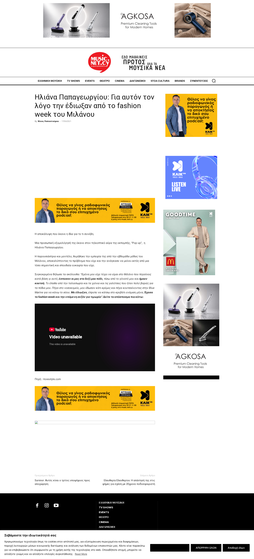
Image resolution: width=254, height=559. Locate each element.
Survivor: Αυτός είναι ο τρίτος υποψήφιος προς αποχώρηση (62, 482)
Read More (81, 553)
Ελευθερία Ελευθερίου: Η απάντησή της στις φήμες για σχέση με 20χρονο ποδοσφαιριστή (128, 482)
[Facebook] (37, 506)
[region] (127, 544)
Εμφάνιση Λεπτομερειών (169, 547)
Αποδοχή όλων (236, 547)
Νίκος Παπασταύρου (48, 121)
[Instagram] (47, 506)
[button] (214, 81)
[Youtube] (56, 506)
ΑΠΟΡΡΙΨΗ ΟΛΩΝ (206, 547)
